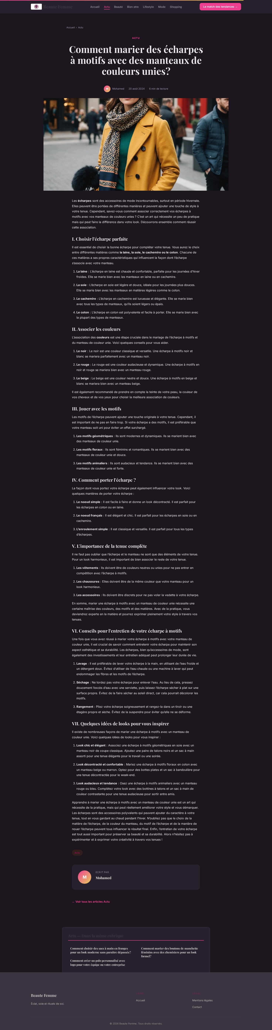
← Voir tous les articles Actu (91, 901)
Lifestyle (148, 6)
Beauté (118, 6)
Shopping (176, 6)
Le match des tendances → (220, 6)
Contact (197, 1007)
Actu (107, 6)
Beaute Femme (58, 6)
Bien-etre (133, 6)
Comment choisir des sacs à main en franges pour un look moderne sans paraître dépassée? (100, 950)
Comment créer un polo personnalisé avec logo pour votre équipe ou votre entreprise (97, 962)
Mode (161, 6)
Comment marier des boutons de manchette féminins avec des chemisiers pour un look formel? (169, 952)
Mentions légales (202, 1000)
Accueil (95, 6)
